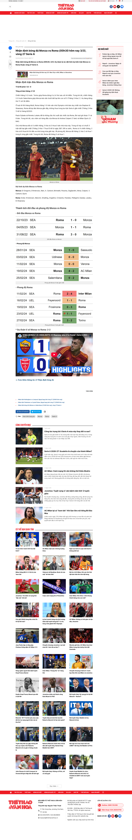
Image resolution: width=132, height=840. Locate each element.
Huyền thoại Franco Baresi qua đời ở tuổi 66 (27, 695)
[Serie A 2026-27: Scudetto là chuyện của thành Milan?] (29, 455)
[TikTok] (122, 1)
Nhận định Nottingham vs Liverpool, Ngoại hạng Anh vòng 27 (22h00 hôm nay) (40, 399)
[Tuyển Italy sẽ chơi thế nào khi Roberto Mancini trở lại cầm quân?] (54, 708)
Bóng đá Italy (32, 41)
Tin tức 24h (31, 13)
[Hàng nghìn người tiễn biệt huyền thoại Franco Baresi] (27, 661)
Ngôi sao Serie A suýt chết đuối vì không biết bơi (80, 550)
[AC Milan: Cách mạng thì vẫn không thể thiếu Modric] (29, 475)
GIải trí (88, 13)
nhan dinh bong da (29, 416)
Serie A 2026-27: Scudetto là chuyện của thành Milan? (68, 451)
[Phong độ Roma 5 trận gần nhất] (54, 307)
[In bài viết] (10, 56)
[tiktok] (118, 6)
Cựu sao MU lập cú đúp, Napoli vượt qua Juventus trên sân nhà (111, 73)
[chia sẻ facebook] (10, 52)
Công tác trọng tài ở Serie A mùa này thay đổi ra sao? (67, 431)
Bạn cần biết (108, 13)
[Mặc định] (10, 64)
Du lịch (81, 13)
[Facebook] (116, 1)
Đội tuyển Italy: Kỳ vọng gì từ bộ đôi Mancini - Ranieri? (80, 695)
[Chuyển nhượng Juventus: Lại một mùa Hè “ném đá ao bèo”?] (54, 635)
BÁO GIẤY (83, 1)
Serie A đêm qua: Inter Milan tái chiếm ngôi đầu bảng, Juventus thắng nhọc (112, 83)
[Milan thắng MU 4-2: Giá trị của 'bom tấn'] (27, 563)
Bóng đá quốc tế (62, 13)
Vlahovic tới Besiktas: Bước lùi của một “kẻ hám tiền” (54, 573)
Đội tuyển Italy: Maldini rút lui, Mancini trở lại (79, 719)
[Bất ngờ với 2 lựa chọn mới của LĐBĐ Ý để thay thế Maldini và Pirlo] (81, 734)
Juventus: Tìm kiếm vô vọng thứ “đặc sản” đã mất (26, 597)
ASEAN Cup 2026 (19, 13)
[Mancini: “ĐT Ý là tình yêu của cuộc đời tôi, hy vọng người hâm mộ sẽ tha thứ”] (27, 708)
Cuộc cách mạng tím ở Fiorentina (53, 596)
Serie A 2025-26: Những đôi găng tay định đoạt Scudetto (111, 92)
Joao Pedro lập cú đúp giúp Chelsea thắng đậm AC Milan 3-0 (26, 646)
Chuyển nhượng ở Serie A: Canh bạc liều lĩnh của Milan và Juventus (80, 672)
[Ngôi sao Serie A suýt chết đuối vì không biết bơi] (81, 539)
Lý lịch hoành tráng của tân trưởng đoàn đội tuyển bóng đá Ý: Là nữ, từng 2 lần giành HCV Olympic (54, 621)
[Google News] (81, 59)
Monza (40, 416)
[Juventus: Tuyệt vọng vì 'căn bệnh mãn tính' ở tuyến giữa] (29, 495)
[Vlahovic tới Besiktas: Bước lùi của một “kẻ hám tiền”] (54, 563)
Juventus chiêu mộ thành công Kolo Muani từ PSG (53, 695)
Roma (47, 416)
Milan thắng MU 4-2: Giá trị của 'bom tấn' (26, 573)
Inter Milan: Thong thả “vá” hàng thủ (53, 672)
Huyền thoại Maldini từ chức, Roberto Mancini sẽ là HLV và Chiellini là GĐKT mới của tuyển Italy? (79, 775)
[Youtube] (119, 1)
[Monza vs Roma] (54, 159)
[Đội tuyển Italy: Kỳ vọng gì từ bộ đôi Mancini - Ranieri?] (81, 685)
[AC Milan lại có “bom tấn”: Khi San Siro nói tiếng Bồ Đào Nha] (29, 515)
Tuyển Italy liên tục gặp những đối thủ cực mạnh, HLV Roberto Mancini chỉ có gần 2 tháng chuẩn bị (27, 747)
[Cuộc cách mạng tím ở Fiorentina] (54, 586)
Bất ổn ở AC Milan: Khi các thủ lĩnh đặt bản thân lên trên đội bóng (80, 573)
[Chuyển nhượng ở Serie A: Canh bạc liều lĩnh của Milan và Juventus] (81, 661)
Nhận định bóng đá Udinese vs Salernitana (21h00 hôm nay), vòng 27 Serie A (39, 405)
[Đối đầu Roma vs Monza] (54, 227)
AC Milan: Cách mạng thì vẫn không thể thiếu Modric (67, 471)
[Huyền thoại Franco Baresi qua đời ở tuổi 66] (27, 685)
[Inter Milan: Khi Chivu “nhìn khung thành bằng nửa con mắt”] (81, 586)
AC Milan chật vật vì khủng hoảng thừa (53, 550)
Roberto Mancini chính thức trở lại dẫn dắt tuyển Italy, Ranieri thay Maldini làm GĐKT (54, 746)
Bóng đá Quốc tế (21, 41)
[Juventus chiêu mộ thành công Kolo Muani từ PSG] (54, 685)
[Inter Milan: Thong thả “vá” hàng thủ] (54, 661)
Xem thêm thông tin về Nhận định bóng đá (36, 380)
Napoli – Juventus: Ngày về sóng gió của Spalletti (111, 65)
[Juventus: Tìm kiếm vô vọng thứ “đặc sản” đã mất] (27, 586)
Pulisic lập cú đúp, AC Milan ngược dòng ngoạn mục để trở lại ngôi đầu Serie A (112, 56)
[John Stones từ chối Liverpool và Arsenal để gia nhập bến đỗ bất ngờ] (27, 762)
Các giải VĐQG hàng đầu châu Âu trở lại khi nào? (26, 620)
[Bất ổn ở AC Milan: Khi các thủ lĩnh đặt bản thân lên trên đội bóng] (81, 563)
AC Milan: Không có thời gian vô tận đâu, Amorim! (81, 620)
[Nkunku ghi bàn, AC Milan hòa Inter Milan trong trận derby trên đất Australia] (81, 635)
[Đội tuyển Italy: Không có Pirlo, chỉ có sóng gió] (54, 762)
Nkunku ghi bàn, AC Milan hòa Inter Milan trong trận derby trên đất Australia (80, 647)
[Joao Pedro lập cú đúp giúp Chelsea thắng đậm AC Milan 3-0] (27, 635)
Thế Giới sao (98, 13)
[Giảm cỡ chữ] (10, 67)
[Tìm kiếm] (10, 6)
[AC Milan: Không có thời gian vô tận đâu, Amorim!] (81, 610)
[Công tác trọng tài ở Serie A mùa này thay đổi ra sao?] (29, 436)
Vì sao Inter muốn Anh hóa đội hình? (25, 550)
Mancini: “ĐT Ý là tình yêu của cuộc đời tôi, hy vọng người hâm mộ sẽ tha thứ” (27, 720)
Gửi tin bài (111, 1)
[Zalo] (121, 6)
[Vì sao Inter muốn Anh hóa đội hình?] (27, 539)
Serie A (54, 416)
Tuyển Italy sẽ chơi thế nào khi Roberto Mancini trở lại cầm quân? (54, 719)
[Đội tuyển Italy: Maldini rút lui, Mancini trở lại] (81, 708)
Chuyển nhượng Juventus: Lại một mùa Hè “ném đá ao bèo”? (54, 646)
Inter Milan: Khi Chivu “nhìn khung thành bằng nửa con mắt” (80, 597)
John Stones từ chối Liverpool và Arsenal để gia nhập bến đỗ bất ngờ (27, 772)
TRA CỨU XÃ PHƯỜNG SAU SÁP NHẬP (97, 1)
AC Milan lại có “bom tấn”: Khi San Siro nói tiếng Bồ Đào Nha (68, 512)
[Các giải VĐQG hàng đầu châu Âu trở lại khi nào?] (27, 610)
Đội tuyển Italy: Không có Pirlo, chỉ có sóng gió (54, 772)
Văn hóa (73, 13)
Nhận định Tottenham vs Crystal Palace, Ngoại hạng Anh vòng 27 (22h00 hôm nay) (41, 402)
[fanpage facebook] (111, 6)
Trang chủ (11, 41)
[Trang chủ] (11, 13)
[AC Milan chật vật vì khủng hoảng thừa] (54, 539)
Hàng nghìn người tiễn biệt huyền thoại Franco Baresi (26, 672)
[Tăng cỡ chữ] (10, 61)
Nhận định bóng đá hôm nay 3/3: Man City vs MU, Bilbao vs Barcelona (51, 72)
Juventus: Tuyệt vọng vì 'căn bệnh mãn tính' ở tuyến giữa (67, 492)
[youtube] (114, 6)
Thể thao (40, 13)
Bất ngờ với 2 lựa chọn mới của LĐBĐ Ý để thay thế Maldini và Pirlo (80, 745)
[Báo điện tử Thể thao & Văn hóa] (66, 7)
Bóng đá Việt (50, 13)
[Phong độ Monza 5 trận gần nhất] (54, 264)
